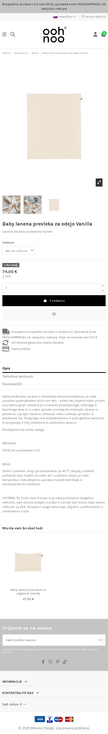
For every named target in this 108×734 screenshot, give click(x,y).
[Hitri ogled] (31, 584)
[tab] (54, 385)
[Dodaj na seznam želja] (54, 314)
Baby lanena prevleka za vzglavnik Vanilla (28, 591)
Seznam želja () (95, 16)
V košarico (57, 300)
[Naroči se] (100, 640)
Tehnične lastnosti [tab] (17, 376)
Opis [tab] (6, 368)
